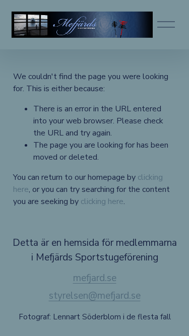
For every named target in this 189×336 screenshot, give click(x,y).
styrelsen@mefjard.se (95, 295)
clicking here (102, 201)
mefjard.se (94, 278)
